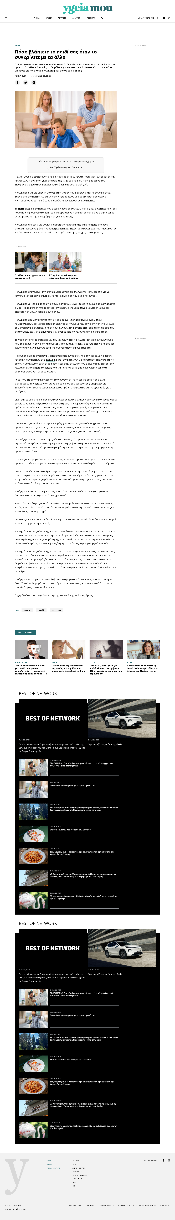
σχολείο (50, 359)
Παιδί (41, 610)
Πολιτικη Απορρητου (106, 1206)
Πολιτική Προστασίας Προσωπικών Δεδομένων (137, 1206)
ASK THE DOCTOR (79, 1168)
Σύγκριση (56, 610)
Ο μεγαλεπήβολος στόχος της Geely (105, 744)
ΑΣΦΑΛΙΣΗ (62, 18)
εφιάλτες (47, 479)
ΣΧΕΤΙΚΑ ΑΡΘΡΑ (25, 632)
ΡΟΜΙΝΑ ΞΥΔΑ (20, 76)
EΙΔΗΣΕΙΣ (76, 1161)
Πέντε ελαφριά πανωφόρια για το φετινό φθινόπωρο (73, 785)
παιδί (21, 208)
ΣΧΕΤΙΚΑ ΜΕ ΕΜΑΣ (75, 1206)
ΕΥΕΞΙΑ (49, 18)
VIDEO (75, 1164)
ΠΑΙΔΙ (17, 45)
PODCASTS (91, 18)
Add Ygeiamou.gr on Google (64, 167)
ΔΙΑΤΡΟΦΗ (77, 18)
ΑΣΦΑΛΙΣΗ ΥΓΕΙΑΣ (53, 1168)
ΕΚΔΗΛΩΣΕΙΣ (77, 1172)
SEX (74, 1186)
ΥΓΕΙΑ (37, 18)
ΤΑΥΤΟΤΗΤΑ (90, 1206)
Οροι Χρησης (165, 1206)
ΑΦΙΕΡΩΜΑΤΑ (77, 1179)
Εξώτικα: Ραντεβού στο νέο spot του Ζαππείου (70, 829)
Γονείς (27, 610)
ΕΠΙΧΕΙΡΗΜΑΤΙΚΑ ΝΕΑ (80, 1175)
